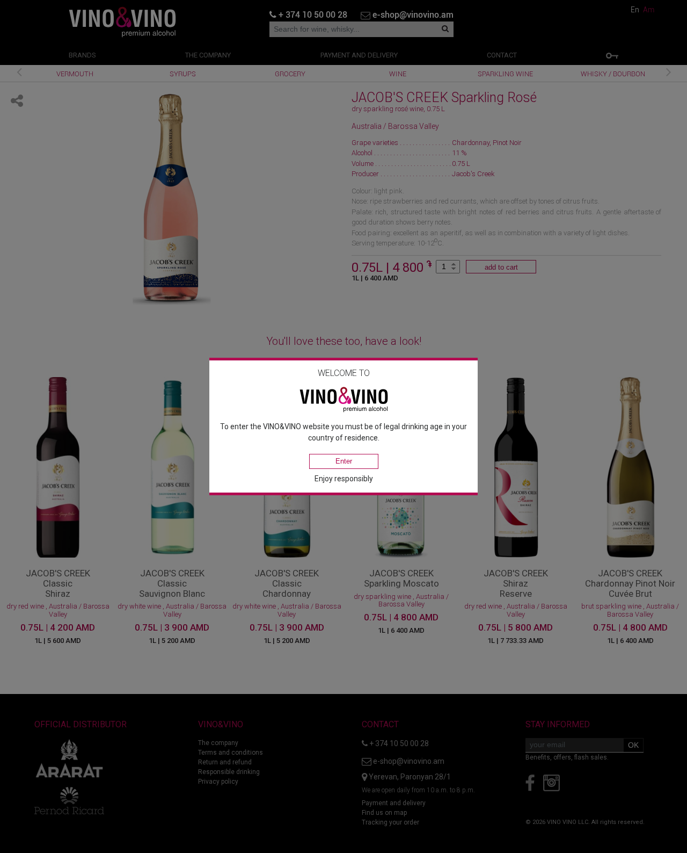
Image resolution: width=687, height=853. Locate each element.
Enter (343, 461)
